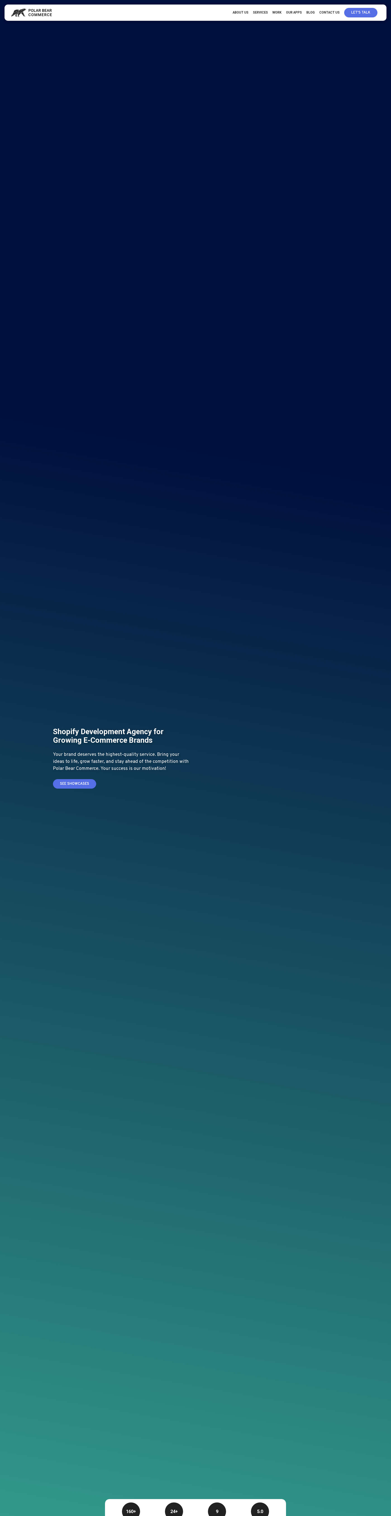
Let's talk (360, 12)
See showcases (74, 784)
